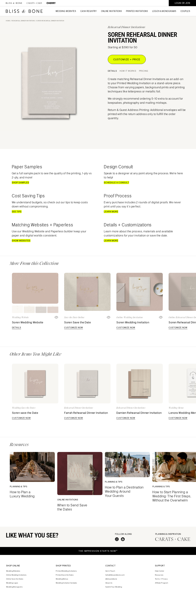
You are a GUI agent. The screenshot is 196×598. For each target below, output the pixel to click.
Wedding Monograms (14, 587)
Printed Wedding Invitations (66, 571)
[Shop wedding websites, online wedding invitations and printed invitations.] (14, 3)
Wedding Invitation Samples (66, 583)
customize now (73, 327)
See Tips (17, 211)
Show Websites (21, 240)
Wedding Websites (13, 571)
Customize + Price (126, 59)
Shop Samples (20, 182)
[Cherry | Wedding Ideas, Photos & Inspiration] (51, 3)
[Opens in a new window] (109, 317)
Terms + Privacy (161, 579)
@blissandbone (111, 579)
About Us (108, 583)
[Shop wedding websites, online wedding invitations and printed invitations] (24, 11)
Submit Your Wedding (113, 587)
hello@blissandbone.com (114, 575)
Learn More (111, 211)
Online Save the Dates (14, 579)
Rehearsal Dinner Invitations (23, 21)
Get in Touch (110, 571)
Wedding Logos (12, 583)
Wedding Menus (62, 579)
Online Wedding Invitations (16, 575)
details (16, 327)
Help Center (159, 571)
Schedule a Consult (116, 182)
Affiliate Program (161, 583)
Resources (159, 575)
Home (8, 21)
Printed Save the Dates (65, 575)
